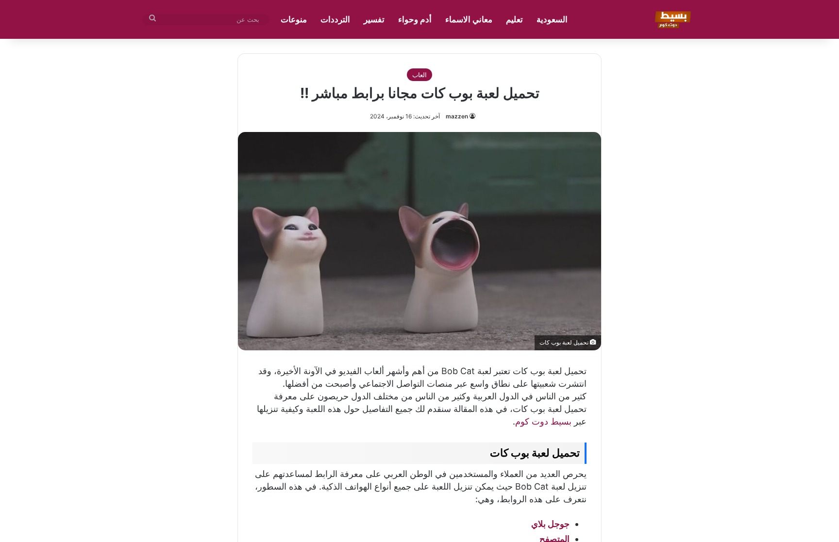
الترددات (335, 19)
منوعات (294, 19)
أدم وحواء (415, 19)
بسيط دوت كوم (543, 421)
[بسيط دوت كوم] (671, 19)
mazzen (457, 116)
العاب (419, 75)
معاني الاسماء (468, 19)
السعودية (552, 19)
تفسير (374, 19)
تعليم (514, 19)
